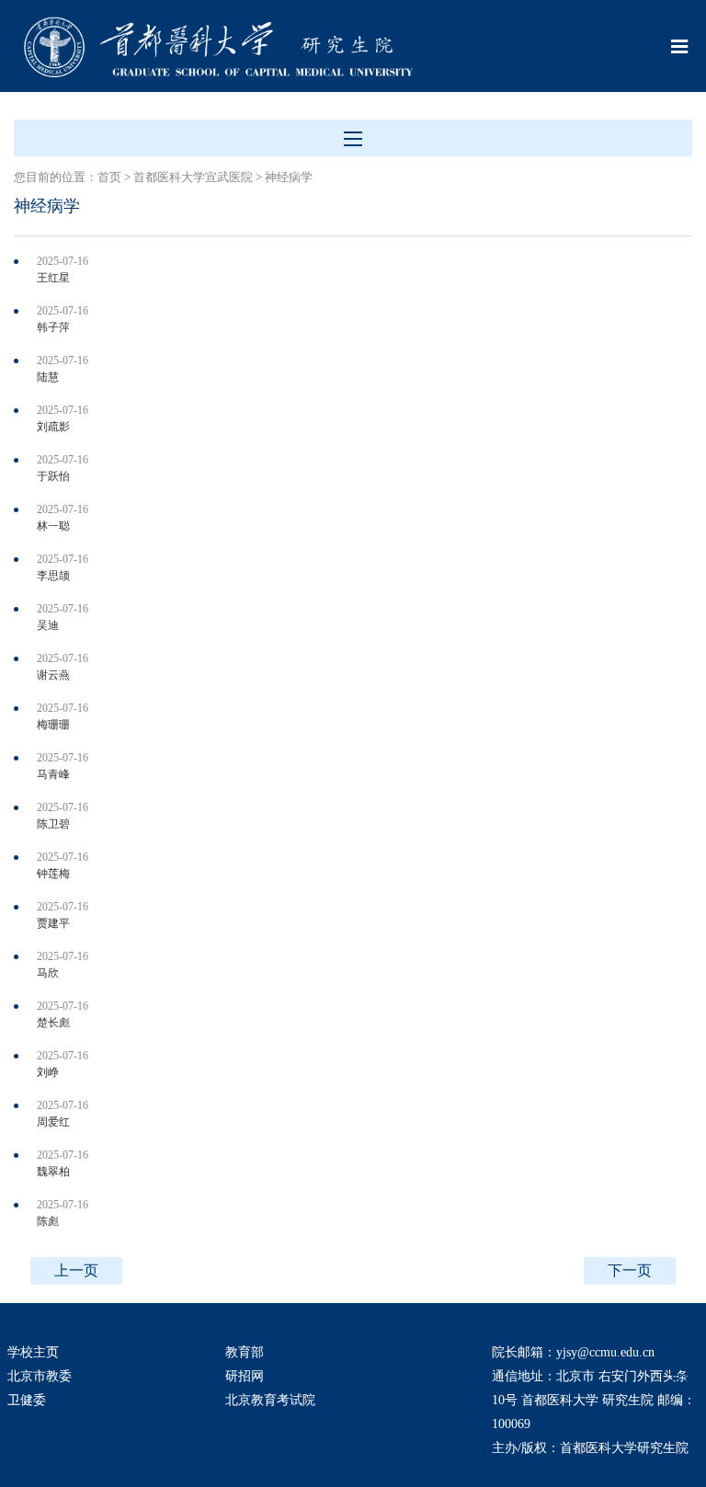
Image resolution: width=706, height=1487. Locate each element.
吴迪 (48, 625)
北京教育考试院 (270, 1400)
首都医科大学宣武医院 (193, 177)
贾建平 (53, 923)
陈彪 (48, 1221)
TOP (682, 1379)
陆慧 (48, 377)
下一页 (630, 1270)
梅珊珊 (53, 724)
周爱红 (53, 1121)
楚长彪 (53, 1022)
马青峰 (53, 774)
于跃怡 (53, 476)
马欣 (48, 973)
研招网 (244, 1376)
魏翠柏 (53, 1171)
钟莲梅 (53, 873)
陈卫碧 (53, 824)
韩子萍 (53, 327)
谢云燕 (53, 675)
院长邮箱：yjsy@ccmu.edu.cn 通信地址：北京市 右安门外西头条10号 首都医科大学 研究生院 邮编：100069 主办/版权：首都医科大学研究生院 (594, 1400)
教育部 (244, 1352)
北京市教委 (39, 1376)
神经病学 (289, 177)
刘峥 (48, 1072)
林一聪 (53, 526)
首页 (109, 177)
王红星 (53, 277)
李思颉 (53, 575)
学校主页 (33, 1352)
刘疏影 (53, 426)
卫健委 (26, 1400)
